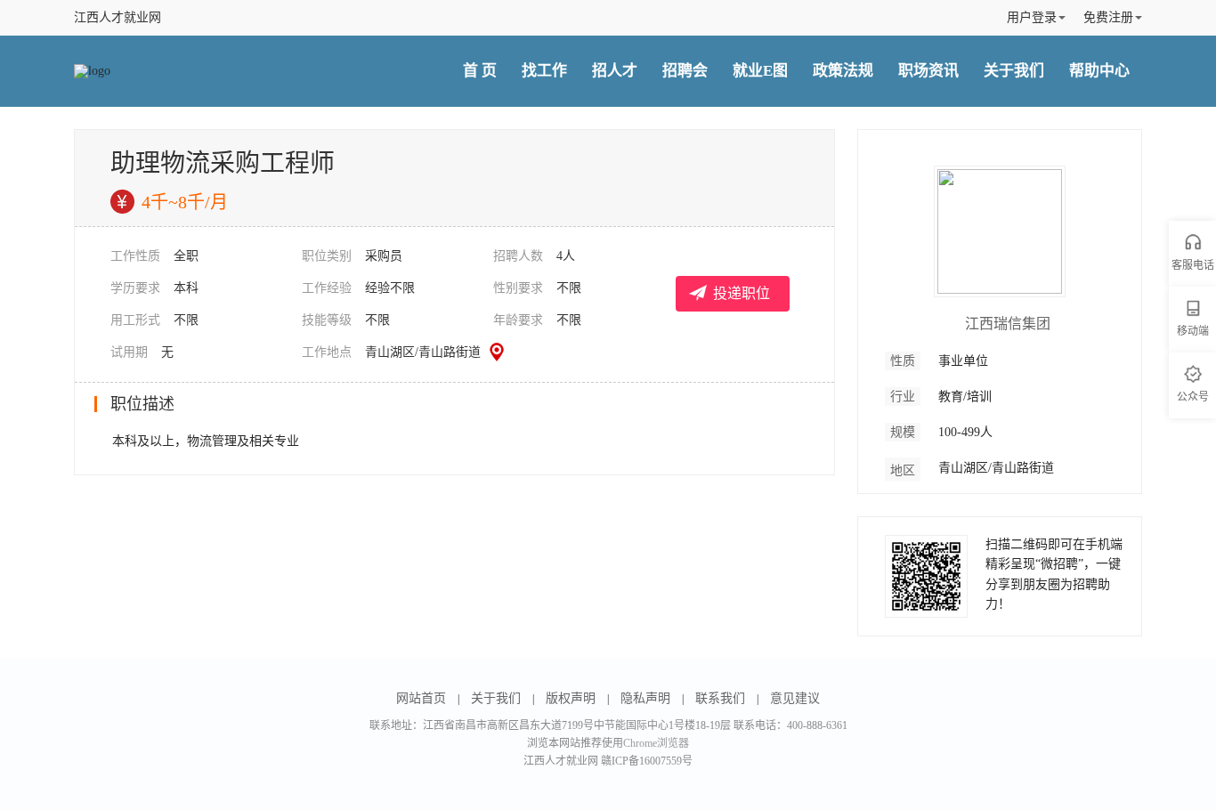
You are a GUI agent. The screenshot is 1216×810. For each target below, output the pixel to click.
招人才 (614, 70)
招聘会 (685, 70)
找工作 (544, 70)
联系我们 (720, 698)
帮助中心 (1099, 70)
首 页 (480, 70)
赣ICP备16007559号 (647, 761)
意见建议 (795, 698)
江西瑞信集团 (1007, 323)
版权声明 (571, 698)
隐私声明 (645, 698)
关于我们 (1014, 70)
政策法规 (843, 70)
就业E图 (760, 70)
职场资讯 (928, 70)
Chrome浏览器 (656, 743)
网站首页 (421, 698)
